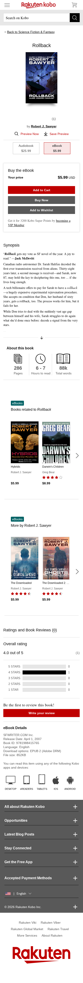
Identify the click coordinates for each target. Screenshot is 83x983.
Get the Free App (18, 862)
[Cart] (74, 5)
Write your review (42, 713)
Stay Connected (17, 848)
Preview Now (30, 134)
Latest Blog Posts (19, 834)
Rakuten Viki (27, 922)
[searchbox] (41, 17)
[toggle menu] (7, 5)
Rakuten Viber (51, 922)
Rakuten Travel (58, 929)
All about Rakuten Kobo (24, 807)
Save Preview (59, 134)
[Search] (75, 17)
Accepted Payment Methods (28, 878)
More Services (27, 935)
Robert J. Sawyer (43, 126)
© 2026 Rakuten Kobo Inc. (22, 907)
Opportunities (15, 820)
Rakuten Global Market (27, 929)
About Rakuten (52, 935)
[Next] (77, 455)
